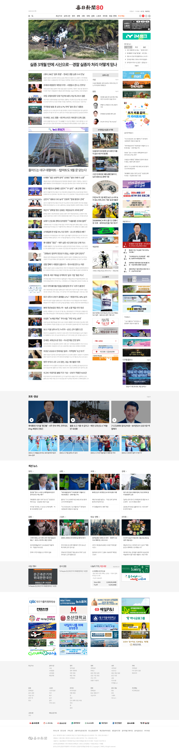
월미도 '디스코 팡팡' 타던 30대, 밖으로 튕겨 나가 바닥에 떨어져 (74, 500)
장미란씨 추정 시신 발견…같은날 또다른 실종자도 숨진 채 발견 (144, 62)
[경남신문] (61, 723)
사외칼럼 (51, 673)
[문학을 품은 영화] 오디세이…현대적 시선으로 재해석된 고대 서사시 (104, 539)
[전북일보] (131, 723)
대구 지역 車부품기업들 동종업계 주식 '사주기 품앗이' (64, 285)
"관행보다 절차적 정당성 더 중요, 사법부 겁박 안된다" (64, 253)
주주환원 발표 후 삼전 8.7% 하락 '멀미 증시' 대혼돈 (63, 106)
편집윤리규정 (116, 731)
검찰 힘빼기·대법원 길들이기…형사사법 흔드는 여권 (63, 264)
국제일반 (134, 668)
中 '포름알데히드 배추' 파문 (100, 507)
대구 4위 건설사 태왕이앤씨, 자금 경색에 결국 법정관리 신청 (136, 493)
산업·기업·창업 (95, 675)
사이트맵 (147, 731)
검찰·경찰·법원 (115, 673)
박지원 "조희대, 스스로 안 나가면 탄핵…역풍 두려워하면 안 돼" (42, 508)
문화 (92, 16)
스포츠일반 (52, 690)
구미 (29, 715)
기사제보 (137, 11)
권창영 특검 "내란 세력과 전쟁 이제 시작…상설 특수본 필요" (139, 270)
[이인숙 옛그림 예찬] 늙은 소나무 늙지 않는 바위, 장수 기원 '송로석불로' (105, 198)
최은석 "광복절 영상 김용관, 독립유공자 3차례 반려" (63, 210)
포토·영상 (114, 688)
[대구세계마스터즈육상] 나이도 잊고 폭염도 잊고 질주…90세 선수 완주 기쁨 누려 (105, 314)
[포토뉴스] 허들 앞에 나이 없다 (68, 453)
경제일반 (93, 668)
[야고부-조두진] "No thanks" (108, 122)
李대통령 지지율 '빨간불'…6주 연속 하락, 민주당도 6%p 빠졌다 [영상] (146, 53)
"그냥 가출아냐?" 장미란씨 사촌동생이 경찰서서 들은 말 (132, 322)
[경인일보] (75, 723)
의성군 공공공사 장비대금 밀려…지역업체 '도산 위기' (63, 351)
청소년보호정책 (93, 731)
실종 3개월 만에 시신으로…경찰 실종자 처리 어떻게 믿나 (73, 64)
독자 (71, 703)
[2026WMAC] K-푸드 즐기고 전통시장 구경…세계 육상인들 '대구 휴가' (105, 221)
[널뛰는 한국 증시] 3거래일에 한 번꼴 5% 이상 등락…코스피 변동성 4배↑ (136, 500)
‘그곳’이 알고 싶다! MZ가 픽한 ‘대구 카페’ (135, 386)
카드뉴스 (113, 698)
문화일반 (30, 690)
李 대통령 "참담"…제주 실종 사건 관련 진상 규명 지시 (64, 242)
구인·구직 (93, 678)
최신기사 (59, 16)
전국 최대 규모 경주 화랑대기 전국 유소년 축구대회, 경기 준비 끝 (73, 546)
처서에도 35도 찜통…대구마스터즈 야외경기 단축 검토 (64, 117)
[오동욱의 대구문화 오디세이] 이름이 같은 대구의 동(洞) (105, 152)
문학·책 (30, 698)
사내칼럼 (51, 670)
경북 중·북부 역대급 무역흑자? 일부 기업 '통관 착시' (63, 275)
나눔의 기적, (98, 566)
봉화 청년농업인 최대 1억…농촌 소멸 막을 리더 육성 (63, 307)
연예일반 (93, 690)
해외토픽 (134, 673)
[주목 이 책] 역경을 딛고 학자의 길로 (40, 552)
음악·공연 (31, 693)
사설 (50, 668)
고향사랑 (30, 713)
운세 (71, 708)
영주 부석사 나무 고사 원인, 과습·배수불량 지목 (61, 361)
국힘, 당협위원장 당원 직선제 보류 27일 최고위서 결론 (64, 95)
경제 (78, 16)
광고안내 (63, 731)
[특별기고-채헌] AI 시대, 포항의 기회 (108, 106)
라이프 (105, 16)
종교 (29, 700)
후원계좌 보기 (116, 567)
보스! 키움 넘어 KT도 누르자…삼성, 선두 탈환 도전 (63, 329)
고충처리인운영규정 (80, 731)
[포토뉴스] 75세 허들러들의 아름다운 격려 (103, 453)
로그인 (142, 11)
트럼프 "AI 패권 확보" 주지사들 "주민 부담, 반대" (62, 318)
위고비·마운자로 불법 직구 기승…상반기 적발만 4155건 (65, 372)
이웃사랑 (113, 680)
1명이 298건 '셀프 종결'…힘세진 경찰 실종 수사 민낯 (63, 74)
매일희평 (51, 675)
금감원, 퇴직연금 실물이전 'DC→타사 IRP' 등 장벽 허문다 (135, 508)
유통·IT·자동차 (95, 680)
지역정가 (72, 678)
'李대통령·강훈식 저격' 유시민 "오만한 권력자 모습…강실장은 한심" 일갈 (136, 174)
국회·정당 (72, 673)
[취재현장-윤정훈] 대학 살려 (108, 114)
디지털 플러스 (128, 359)
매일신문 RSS (53, 713)
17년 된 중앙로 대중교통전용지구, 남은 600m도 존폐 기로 (105, 175)
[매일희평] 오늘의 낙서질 (99, 271)
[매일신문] (34, 723)
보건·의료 (114, 675)
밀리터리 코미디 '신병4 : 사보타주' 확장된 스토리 (104, 553)
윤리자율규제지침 (127, 731)
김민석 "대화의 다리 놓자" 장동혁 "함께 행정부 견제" (63, 199)
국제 (88, 16)
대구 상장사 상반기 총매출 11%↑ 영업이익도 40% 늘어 (65, 296)
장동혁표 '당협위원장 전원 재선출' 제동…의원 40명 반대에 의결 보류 (139, 264)
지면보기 (131, 11)
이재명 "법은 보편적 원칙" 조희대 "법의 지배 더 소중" (64, 177)
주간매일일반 (135, 690)
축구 (50, 695)
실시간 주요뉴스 (128, 133)
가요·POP (93, 695)
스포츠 (98, 16)
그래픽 (113, 695)
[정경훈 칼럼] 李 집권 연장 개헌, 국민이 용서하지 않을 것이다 (109, 98)
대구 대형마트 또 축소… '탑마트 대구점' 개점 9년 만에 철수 (143, 50)
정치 (73, 16)
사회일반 (113, 668)
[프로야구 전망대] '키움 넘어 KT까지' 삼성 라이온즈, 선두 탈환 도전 (73, 553)
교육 (112, 678)
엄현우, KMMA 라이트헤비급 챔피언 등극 (73, 538)
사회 (83, 16)
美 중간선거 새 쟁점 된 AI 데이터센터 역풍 (104, 492)
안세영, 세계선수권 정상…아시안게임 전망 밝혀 (61, 340)
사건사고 (113, 670)
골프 (50, 700)
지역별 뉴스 (114, 683)
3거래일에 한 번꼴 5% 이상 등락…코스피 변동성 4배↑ (64, 231)
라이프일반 (73, 690)
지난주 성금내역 (97, 578)
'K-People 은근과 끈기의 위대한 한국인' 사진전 (42, 586)
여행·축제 (72, 693)
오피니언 (67, 16)
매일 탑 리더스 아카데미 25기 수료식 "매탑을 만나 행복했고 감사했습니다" (135, 546)
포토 (112, 693)
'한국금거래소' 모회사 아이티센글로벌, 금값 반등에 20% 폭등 (144, 59)
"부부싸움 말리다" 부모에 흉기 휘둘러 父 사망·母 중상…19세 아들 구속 (136, 147)
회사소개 (56, 731)
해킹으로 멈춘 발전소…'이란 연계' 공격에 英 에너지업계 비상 (104, 500)
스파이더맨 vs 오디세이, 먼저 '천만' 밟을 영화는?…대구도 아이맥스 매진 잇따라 (42, 539)
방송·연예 (112, 16)
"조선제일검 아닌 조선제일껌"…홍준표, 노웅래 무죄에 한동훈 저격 (139, 257)
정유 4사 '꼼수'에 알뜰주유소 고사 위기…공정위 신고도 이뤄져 (144, 56)
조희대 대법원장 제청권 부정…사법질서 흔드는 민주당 (64, 85)
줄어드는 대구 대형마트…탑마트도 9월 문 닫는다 (57, 170)
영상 (112, 690)
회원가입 (147, 11)
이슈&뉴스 (127, 317)
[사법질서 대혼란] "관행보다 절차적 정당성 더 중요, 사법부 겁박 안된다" (136, 161)
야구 (50, 693)
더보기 (116, 79)
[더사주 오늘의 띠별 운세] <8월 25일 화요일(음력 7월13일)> (136, 539)
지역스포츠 (52, 703)
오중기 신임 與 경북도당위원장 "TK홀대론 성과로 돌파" (64, 220)
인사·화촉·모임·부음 (76, 700)
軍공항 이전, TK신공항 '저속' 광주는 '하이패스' (139, 251)
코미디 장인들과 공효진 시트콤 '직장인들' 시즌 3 (104, 546)
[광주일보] (89, 723)
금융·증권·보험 (95, 673)
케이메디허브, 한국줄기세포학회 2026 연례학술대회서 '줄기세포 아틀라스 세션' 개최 (136, 553)
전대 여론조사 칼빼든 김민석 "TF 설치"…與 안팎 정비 (64, 188)
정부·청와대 (73, 670)
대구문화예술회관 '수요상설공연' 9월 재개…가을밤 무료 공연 (42, 546)
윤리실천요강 (138, 731)
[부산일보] (117, 723)
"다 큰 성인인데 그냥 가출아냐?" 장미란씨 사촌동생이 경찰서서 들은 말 (136, 140)
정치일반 (72, 668)
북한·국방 (72, 675)
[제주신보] (144, 723)
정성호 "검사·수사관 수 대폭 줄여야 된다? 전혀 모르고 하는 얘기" (136, 154)
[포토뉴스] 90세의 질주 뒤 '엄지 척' (132, 453)
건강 (71, 698)
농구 (50, 698)
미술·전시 (31, 695)
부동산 (92, 670)
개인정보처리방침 (104, 731)
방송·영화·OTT (95, 693)
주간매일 (121, 16)
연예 (92, 688)
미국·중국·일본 (136, 670)
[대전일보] (103, 723)
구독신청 (70, 731)
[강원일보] (48, 723)
